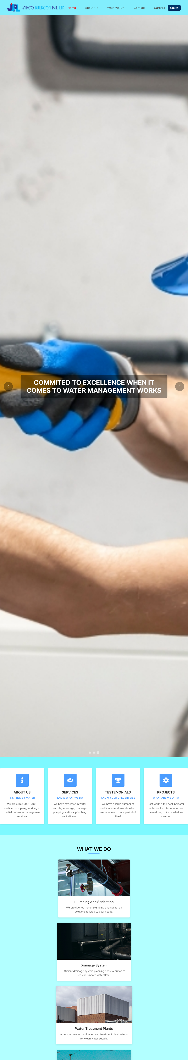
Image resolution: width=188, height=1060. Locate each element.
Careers (159, 8)
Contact (139, 8)
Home (72, 8)
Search (174, 7)
